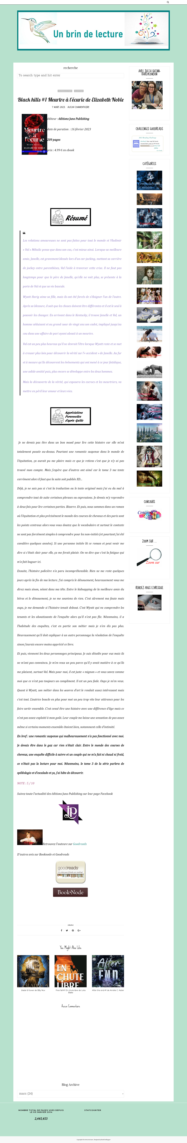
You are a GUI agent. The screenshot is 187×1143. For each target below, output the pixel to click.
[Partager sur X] (68, 930)
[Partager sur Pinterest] (74, 930)
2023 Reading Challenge (147, 138)
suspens (79, 91)
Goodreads (80, 844)
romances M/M (64, 91)
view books (159, 150)
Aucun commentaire (78, 107)
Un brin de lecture (88, 1139)
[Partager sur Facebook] (63, 930)
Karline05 (144, 141)
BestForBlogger (105, 1139)
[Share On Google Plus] (79, 930)
